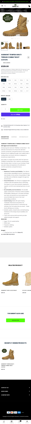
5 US (4, 80)
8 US (9, 83)
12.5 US (3, 91)
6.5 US (21, 80)
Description (5, 137)
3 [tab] (15, 38)
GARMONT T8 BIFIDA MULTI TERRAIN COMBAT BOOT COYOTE (7, 365)
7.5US (4, 83)
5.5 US (9, 80)
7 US (27, 80)
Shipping (14, 137)
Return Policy (23, 137)
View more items (15, 320)
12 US (27, 87)
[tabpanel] (15, 26)
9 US (21, 83)
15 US (27, 91)
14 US (21, 91)
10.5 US (9, 87)
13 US (10, 91)
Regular (3, 99)
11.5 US (21, 87)
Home (2, 9)
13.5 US (15, 91)
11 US (15, 87)
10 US (4, 87)
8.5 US (15, 83)
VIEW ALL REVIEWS (6, 62)
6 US (15, 80)
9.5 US (27, 83)
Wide (10, 99)
